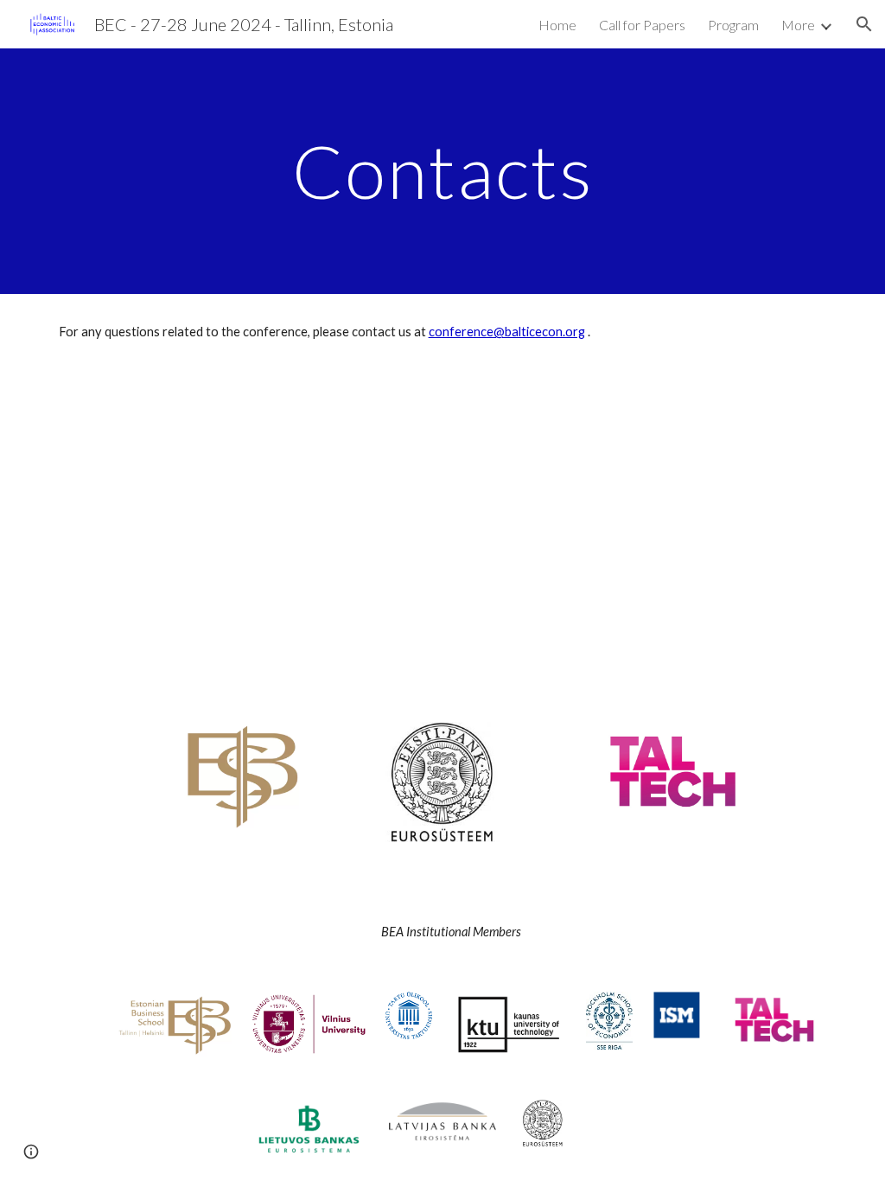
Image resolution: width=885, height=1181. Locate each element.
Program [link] (733, 24)
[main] (443, 170)
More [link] (798, 24)
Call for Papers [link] (642, 24)
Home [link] (557, 24)
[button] (864, 24)
